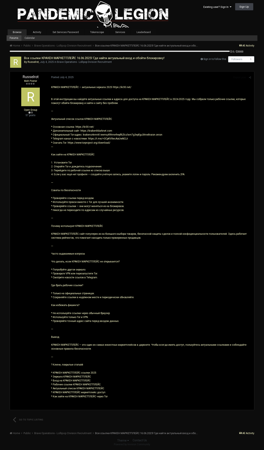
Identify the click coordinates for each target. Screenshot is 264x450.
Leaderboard (144, 32)
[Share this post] (250, 77)
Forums (14, 38)
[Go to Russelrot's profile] (15, 62)
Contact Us (140, 440)
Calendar (30, 38)
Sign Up (244, 6)
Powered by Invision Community (132, 444)
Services (120, 32)
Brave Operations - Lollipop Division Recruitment (84, 62)
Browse (17, 32)
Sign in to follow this (214, 59)
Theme (122, 440)
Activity (37, 32)
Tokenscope (97, 32)
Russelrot (33, 62)
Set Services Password (66, 32)
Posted (62, 77)
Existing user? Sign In (216, 6)
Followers (236, 59)
